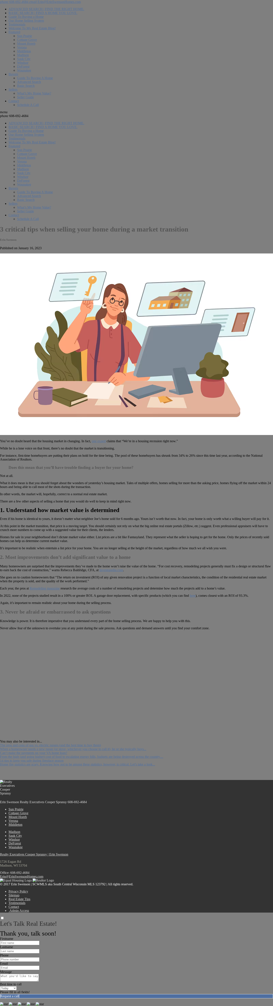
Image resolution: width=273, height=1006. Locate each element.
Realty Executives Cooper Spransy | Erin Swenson (34, 854)
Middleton (24, 51)
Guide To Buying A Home (35, 78)
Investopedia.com (111, 570)
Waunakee (24, 70)
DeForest (23, 66)
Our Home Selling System (26, 20)
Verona (22, 47)
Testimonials (17, 24)
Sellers (13, 89)
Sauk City (23, 59)
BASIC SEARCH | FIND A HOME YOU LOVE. (43, 13)
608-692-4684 (14, 116)
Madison (23, 55)
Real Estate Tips (19, 899)
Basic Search (26, 85)
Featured (14, 32)
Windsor (22, 62)
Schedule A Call (28, 105)
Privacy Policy (18, 891)
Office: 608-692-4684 (14, 872)
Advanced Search (29, 82)
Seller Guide (25, 97)
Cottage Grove (27, 39)
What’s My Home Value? (34, 93)
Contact (14, 101)
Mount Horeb (26, 43)
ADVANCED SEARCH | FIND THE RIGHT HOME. (46, 9)
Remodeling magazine (45, 588)
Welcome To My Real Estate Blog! (32, 28)
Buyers (13, 74)
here (193, 595)
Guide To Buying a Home (26, 17)
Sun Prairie (24, 36)
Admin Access (19, 910)
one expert (99, 441)
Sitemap (14, 895)
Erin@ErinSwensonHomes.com (21, 876)
